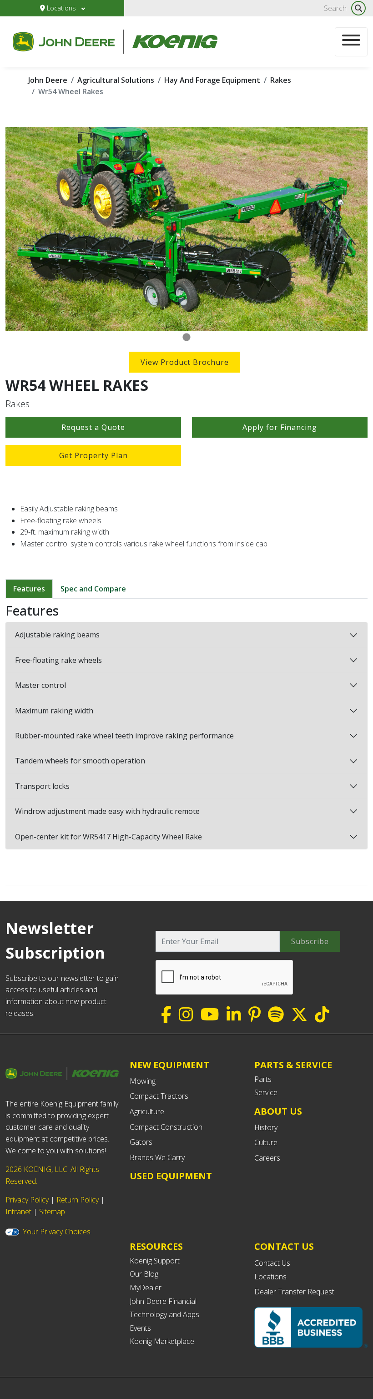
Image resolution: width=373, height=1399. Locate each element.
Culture (265, 1142)
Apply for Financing (279, 427)
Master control (40, 685)
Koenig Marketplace (162, 1341)
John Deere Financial (163, 1301)
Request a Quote (93, 427)
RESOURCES (156, 1246)
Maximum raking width (54, 711)
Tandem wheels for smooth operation (80, 761)
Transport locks (42, 786)
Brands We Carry (157, 1157)
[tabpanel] (186, 229)
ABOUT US (278, 1111)
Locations (61, 8)
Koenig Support (155, 1261)
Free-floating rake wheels (58, 660)
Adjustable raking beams (57, 635)
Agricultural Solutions (115, 80)
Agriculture (147, 1111)
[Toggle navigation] (351, 41)
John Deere (47, 80)
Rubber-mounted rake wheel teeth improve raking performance (124, 736)
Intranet (18, 1212)
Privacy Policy (27, 1200)
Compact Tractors (159, 1096)
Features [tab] (29, 589)
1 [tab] (186, 337)
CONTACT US (284, 1246)
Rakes (280, 80)
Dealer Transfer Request (294, 1292)
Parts (263, 1079)
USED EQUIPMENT (171, 1176)
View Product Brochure (185, 362)
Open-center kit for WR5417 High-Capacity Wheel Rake (108, 837)
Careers (267, 1158)
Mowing (143, 1081)
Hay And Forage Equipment (212, 80)
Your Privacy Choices (57, 1232)
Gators (141, 1142)
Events (140, 1328)
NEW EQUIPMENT (169, 1065)
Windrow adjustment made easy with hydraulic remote (107, 811)
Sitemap (52, 1212)
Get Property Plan (93, 455)
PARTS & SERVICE (293, 1065)
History (265, 1127)
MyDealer (145, 1288)
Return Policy (77, 1200)
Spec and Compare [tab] (93, 589)
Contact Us (272, 1263)
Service (265, 1092)
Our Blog (144, 1274)
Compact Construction (166, 1127)
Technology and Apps (164, 1314)
